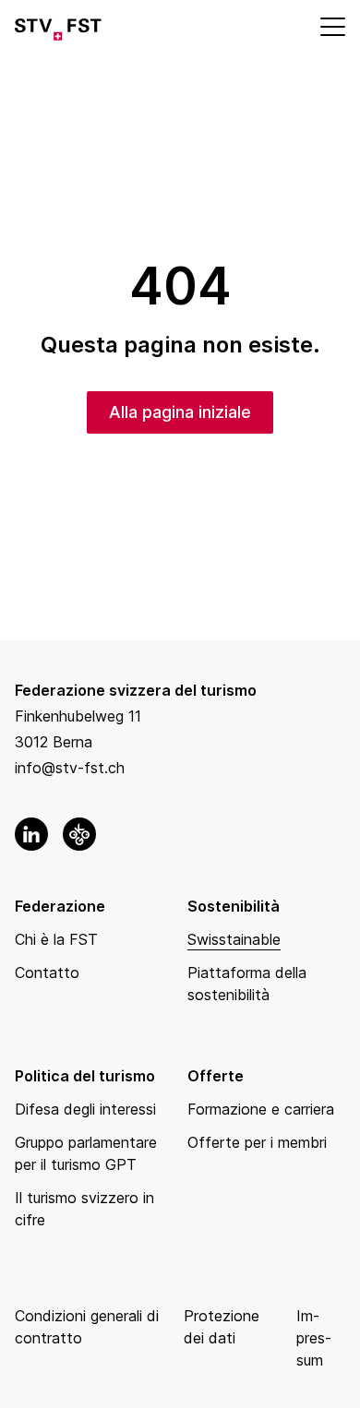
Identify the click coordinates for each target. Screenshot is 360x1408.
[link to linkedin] (31, 834)
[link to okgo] (79, 834)
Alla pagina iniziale (180, 412)
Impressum (313, 1338)
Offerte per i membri (257, 1142)
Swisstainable (234, 939)
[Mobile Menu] (331, 25)
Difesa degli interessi (85, 1109)
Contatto (47, 972)
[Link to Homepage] (58, 26)
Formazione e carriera (260, 1109)
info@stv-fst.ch (70, 767)
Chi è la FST (56, 939)
